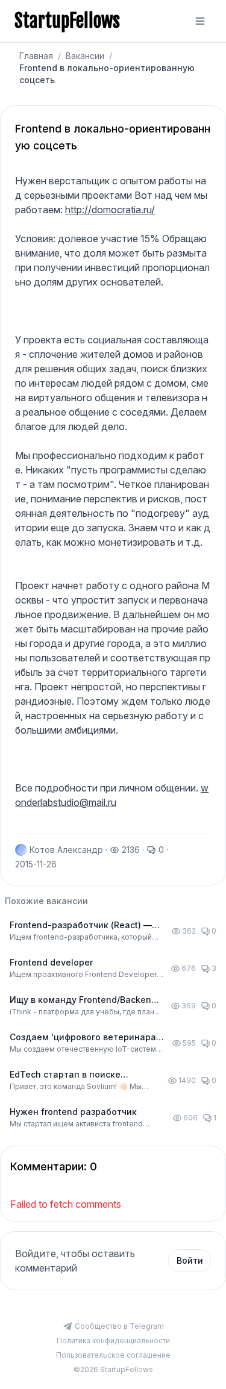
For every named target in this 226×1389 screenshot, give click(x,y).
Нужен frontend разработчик (73, 1112)
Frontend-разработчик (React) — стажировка (81, 925)
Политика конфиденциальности (113, 1340)
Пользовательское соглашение (113, 1354)
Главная (36, 56)
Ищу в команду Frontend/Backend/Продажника (85, 1000)
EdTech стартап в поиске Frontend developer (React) (67, 1075)
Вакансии (85, 56)
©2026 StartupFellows (113, 1369)
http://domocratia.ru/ (110, 210)
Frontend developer (51, 962)
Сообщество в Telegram (119, 1326)
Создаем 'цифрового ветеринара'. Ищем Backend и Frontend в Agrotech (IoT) (85, 1037)
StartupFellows (67, 21)
